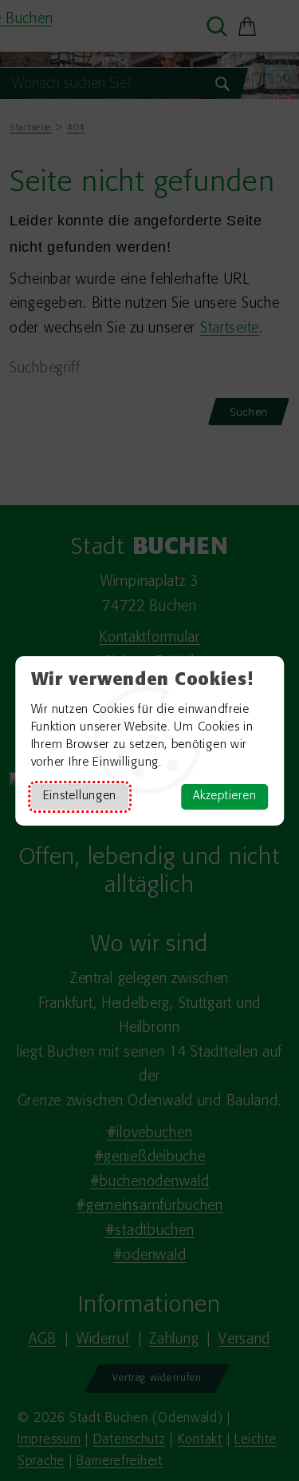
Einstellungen (79, 796)
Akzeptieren (224, 796)
